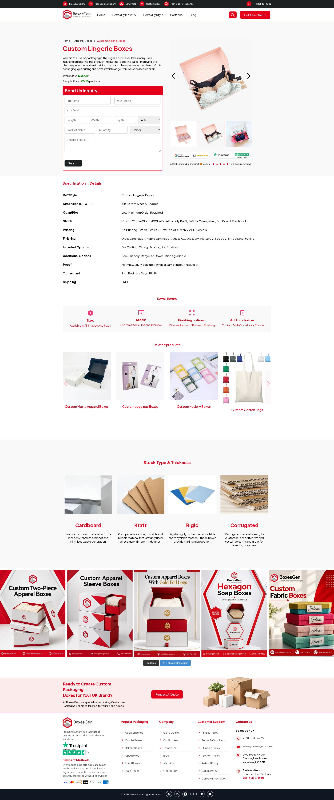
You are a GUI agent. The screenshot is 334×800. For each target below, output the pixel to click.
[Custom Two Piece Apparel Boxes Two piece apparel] (32, 613)
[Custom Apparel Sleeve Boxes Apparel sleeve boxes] (100, 613)
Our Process (171, 740)
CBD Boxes (132, 755)
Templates (170, 747)
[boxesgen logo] (76, 18)
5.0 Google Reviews (241, 164)
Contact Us (170, 770)
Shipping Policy (211, 747)
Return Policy (209, 770)
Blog (193, 15)
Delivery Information (214, 778)
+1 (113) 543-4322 (262, 4)
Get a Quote (171, 732)
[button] (248, 76)
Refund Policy (210, 763)
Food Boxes (132, 763)
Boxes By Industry (124, 15)
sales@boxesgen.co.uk (257, 746)
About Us (169, 763)
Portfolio (176, 15)
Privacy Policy (210, 732)
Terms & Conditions (214, 740)
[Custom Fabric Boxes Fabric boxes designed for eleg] (301, 613)
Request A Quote (167, 694)
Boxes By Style (153, 15)
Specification (74, 183)
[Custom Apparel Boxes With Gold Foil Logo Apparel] (167, 613)
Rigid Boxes (132, 770)
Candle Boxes (133, 740)
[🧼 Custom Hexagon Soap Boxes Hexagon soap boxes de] (234, 613)
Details (96, 183)
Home (101, 15)
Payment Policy (211, 755)
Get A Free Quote (255, 15)
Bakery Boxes (133, 747)
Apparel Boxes (83, 40)
